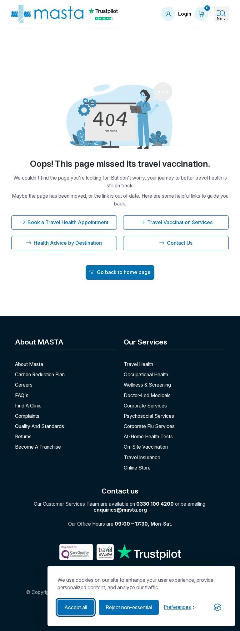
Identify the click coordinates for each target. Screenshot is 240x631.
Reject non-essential (129, 607)
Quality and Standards (39, 426)
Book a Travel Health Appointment (68, 222)
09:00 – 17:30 (131, 524)
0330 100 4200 (155, 504)
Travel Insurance (142, 457)
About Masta (29, 364)
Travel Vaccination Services (179, 222)
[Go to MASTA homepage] (47, 14)
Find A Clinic (28, 406)
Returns (23, 437)
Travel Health (138, 364)
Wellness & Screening (147, 385)
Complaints (27, 416)
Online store (137, 468)
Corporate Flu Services (149, 426)
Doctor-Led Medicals (147, 395)
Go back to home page (124, 272)
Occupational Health (146, 375)
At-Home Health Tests (148, 437)
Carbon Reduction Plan (40, 375)
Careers (23, 385)
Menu (221, 18)
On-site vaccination (146, 447)
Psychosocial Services (149, 416)
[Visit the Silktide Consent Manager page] (217, 607)
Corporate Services (145, 406)
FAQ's (21, 395)
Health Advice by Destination (68, 243)
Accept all (75, 607)
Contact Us (179, 243)
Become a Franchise (38, 447)
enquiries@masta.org (120, 510)
